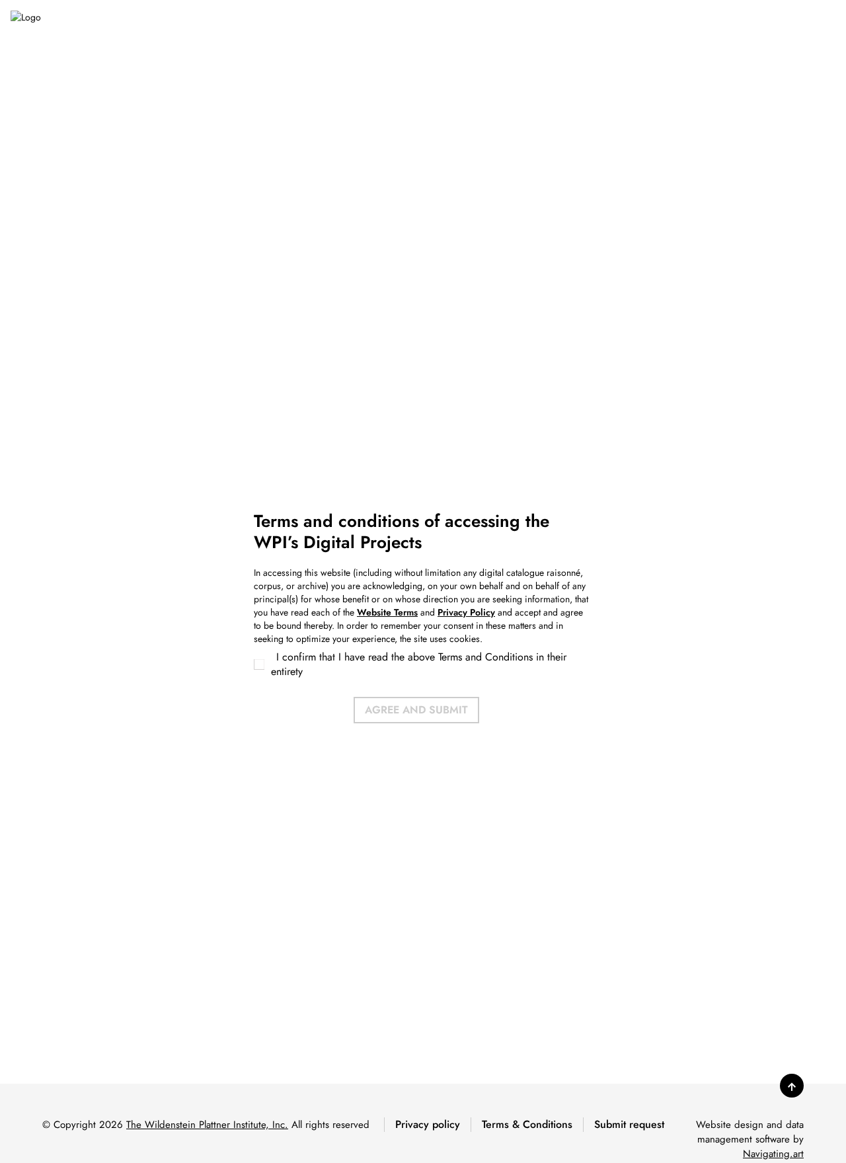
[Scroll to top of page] (792, 1086)
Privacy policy (427, 1124)
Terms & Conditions (527, 1124)
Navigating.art (773, 1153)
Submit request (629, 1124)
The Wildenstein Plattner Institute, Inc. (207, 1124)
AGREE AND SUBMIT (416, 709)
